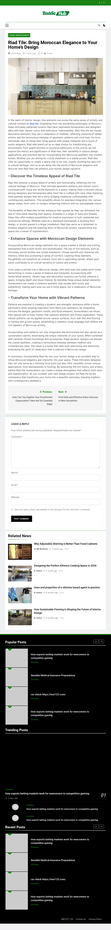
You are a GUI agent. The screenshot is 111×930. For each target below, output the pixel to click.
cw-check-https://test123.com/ (48, 694)
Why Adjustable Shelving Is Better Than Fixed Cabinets (65, 543)
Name (15, 472)
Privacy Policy (95, 919)
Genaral (35, 662)
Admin (39, 570)
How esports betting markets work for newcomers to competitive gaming (47, 793)
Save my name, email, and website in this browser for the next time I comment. (52, 509)
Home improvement (19, 35)
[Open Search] (99, 25)
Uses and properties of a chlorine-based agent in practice (67, 587)
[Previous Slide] (99, 2)
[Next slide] (104, 2)
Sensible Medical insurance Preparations (53, 675)
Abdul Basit (16, 53)
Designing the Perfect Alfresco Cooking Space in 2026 (65, 565)
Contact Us (81, 919)
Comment (17, 436)
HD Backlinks (42, 548)
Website (15, 497)
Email (14, 485)
